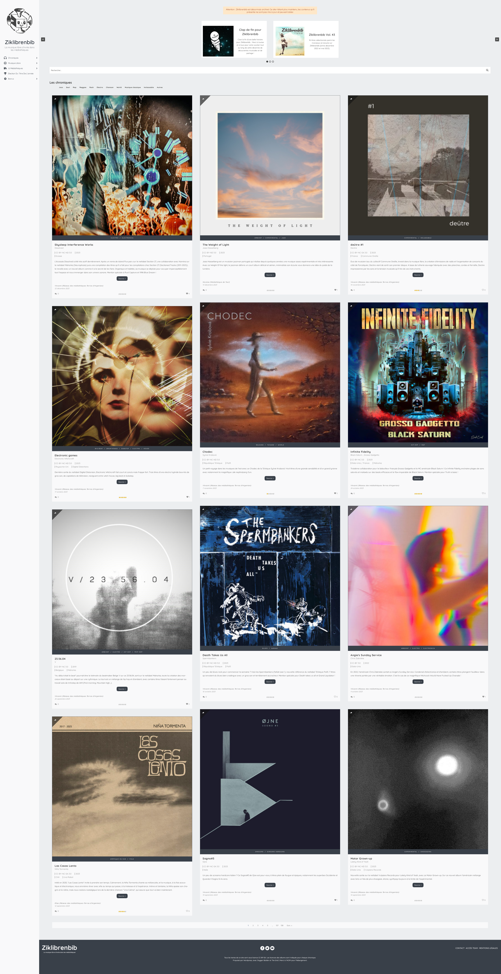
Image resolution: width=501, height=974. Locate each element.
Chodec (207, 451)
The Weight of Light (216, 244)
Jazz (61, 87)
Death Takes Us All (215, 655)
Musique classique (133, 87)
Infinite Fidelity (361, 451)
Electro (100, 87)
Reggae (83, 87)
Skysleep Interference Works (74, 244)
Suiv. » (289, 925)
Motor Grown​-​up (361, 858)
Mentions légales (488, 948)
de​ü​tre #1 (357, 244)
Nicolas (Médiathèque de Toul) (216, 282)
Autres (160, 87)
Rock (92, 87)
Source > (122, 278)
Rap (74, 87)
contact (459, 948)
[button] (250, 41)
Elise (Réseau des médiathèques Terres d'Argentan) (78, 903)
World (119, 87)
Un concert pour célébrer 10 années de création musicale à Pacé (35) (322, 34)
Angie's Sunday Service (366, 655)
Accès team (472, 948)
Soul (68, 87)
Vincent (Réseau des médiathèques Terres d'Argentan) (79, 286)
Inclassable (149, 87)
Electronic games (66, 455)
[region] (270, 39)
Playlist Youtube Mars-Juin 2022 (250, 37)
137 (277, 925)
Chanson (110, 87)
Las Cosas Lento (65, 865)
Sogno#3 (208, 858)
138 (282, 925)
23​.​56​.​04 (60, 658)
